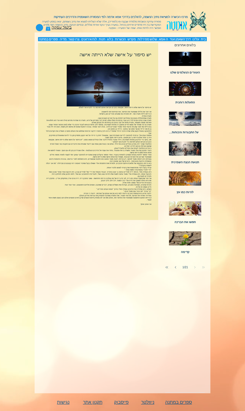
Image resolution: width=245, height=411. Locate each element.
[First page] (203, 267)
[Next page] (175, 267)
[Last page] (167, 267)
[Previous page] (195, 267)
